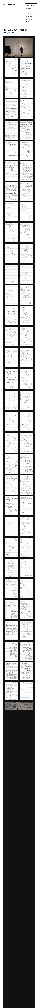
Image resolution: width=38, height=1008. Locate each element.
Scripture (28, 16)
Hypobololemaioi (9, 4)
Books (27, 21)
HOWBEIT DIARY (30, 5)
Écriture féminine (31, 13)
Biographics (29, 8)
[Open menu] (18, 5)
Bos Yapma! (28, 19)
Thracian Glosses (31, 3)
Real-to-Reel (29, 11)
